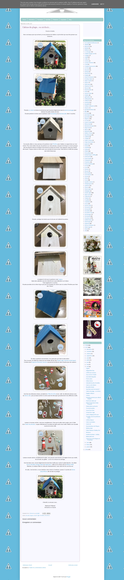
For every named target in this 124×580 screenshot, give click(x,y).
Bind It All (87, 46)
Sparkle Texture (89, 182)
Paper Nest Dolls (89, 142)
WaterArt (87, 223)
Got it (102, 4)
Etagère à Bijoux (90, 393)
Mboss (86, 129)
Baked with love (90, 436)
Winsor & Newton (89, 225)
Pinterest (55, 19)
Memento (87, 131)
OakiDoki (87, 136)
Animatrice (32, 19)
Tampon (87, 198)
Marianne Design (89, 126)
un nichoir (31, 110)
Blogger (69, 576)
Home (24, 19)
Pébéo (86, 151)
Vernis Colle (88, 205)
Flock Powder (88, 89)
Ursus (86, 203)
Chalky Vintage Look (90, 53)
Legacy (60, 279)
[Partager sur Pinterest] (49, 513)
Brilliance (87, 50)
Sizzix (86, 180)
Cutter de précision (30, 424)
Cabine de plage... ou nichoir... (93, 391)
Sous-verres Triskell (91, 374)
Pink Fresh (87, 156)
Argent (87, 368)
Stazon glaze (88, 189)
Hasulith (87, 104)
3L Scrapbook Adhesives (91, 43)
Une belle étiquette (91, 377)
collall (86, 57)
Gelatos (87, 95)
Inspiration (63, 19)
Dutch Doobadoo (89, 77)
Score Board (88, 174)
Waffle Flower (88, 220)
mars (88, 442)
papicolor (87, 144)
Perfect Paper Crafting (90, 155)
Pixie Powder (88, 158)
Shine (86, 178)
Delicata (87, 71)
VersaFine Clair (88, 212)
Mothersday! (89, 428)
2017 (86, 347)
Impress (87, 108)
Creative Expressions (90, 66)
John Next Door (89, 115)
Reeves (87, 169)
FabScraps (87, 84)
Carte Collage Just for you (92, 414)
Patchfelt (87, 147)
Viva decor (47, 515)
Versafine (42, 515)
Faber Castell (88, 80)
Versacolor (87, 207)
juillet (88, 360)
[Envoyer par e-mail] (43, 513)
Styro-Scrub (88, 194)
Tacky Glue (87, 196)
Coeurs (88, 395)
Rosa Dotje (87, 173)
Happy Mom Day (90, 370)
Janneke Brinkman (89, 109)
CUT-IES (87, 68)
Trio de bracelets (90, 408)
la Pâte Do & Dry (51, 394)
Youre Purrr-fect (90, 410)
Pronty (86, 165)
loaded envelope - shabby (92, 434)
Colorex (87, 61)
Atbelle (86, 44)
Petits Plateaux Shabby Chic (93, 430)
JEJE (86, 111)
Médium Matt (70, 464)
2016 (86, 449)
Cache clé (88, 424)
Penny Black (88, 153)
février (88, 444)
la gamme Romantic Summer (39, 362)
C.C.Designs (88, 52)
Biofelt (86, 48)
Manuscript (88, 124)
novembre (89, 351)
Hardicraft (87, 102)
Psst (86, 167)
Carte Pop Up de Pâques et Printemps (93, 439)
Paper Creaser (88, 140)
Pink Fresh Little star (91, 401)
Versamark (87, 216)
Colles (86, 59)
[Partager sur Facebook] (48, 513)
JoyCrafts (87, 117)
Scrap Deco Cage (90, 412)
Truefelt (87, 200)
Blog (70, 19)
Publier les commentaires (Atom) (37, 567)
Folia (86, 91)
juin (88, 362)
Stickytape (87, 191)
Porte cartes (89, 379)
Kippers (32, 515)
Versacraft (87, 209)
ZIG (86, 230)
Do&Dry (87, 75)
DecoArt (28, 515)
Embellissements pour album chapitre (93, 398)
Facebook (40, 19)
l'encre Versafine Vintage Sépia (35, 464)
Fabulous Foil (88, 86)
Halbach (87, 100)
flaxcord (87, 88)
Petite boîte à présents (92, 406)
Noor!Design (88, 135)
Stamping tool (88, 183)
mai (88, 364)
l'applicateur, (48, 464)
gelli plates (87, 97)
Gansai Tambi (88, 93)
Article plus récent (27, 565)
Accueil (50, 565)
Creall (86, 64)
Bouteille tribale (90, 387)
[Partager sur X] (46, 513)
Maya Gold (87, 127)
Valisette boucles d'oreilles (93, 383)
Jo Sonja (87, 113)
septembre (89, 355)
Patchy (86, 149)
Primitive (55, 144)
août (88, 358)
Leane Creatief (88, 122)
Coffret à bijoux (90, 420)
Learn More (95, 4)
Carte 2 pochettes (90, 422)
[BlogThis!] (45, 513)
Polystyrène (88, 160)
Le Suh (86, 120)
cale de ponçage (69, 110)
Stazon (86, 187)
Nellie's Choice (88, 133)
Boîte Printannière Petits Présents (92, 403)
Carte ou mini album (91, 385)
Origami (87, 138)
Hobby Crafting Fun (89, 106)
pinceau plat (63, 113)
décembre (89, 349)
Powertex (87, 162)
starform (87, 185)
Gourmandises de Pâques (92, 426)
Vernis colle (28, 395)
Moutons (88, 432)
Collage (87, 55)
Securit (86, 176)
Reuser (87, 171)
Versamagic (88, 214)
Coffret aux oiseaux (91, 372)
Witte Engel (88, 227)
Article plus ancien (73, 565)
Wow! (86, 229)
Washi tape (88, 221)
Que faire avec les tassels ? (93, 389)
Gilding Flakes (88, 99)
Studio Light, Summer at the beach (66, 360)
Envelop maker (88, 79)
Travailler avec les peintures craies (93, 417)
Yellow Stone (89, 381)
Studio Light (37, 515)
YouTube (48, 19)
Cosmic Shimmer (89, 62)
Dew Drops (88, 73)
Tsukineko (87, 201)
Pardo (86, 145)
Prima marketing (89, 164)
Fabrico (86, 82)
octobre (89, 353)
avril (88, 366)
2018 (86, 345)
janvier (88, 447)
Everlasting (53, 113)
